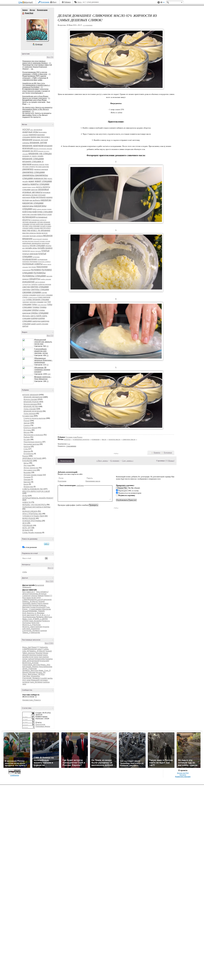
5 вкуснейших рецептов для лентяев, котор (41, 351)
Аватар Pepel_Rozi (37, 29)
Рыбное (27, 437)
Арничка (35, 605)
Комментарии (42, 10)
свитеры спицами (40, 289)
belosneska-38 (35, 594)
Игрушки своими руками (33, 475)
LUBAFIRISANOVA (29, 600)
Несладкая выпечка (31, 444)
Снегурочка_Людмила (31, 631)
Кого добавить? (42, 592)
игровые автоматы (32, 192)
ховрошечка (35, 633)
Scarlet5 (41, 601)
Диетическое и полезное (33, 435)
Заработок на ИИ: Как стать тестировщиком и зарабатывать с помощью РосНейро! (36, 85)
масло (104, 439)
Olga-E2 (35, 601)
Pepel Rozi (23, 13)
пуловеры (39, 272)
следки (44, 293)
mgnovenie (47, 600)
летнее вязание (29, 222)
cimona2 (34, 596)
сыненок (43, 631)
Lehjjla (46, 649)
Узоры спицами (30, 409)
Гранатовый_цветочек (31, 665)
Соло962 (43, 678)
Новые (171, 461)
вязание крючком (33, 145)
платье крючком (30, 253)
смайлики (80, 485)
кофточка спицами (42, 211)
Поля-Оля (35, 623)
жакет (31, 181)
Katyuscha (44, 647)
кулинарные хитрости (38, 220)
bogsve (43, 594)
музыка (48, 241)
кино (34, 209)
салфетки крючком (44, 284)
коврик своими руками (44, 209)
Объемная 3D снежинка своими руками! (42, 369)
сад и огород (40, 282)
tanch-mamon (43, 603)
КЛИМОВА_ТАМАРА (37, 611)
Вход (54, 2)
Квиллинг (27, 482)
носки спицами (37, 245)
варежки (33, 134)
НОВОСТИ (26, 502)
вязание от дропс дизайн (32, 156)
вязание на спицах (40, 153)
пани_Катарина (35, 621)
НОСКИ (26, 129)
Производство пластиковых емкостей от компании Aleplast (35, 62)
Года (48, 607)
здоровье (43, 189)
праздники (42, 266)
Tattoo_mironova (28, 653)
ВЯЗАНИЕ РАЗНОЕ (31, 402)
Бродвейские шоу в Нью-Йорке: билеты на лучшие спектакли (35, 97)
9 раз (68, 444)
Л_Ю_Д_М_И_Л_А (42, 615)
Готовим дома (27, 416)
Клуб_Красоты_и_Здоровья (33, 613)
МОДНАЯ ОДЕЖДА (29, 511)
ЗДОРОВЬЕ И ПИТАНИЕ (32, 458)
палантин (26, 251)
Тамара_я (26, 633)
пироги (32, 251)
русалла (46, 627)
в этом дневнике (30, 547)
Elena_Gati (26, 647)
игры (33, 197)
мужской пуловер (39, 241)
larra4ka (25, 657)
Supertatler (26, 603)
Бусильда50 (41, 607)
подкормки (36, 257)
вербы (50, 678)
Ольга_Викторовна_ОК (31, 674)
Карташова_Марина (30, 667)
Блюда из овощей (31, 428)
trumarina (49, 659)
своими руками (31, 292)
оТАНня (25, 621)
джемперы (28, 175)
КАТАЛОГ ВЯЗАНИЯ (30, 395)
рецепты (34, 278)
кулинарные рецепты (81, 439)
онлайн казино (44, 248)
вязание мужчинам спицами (42, 148)
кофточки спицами (29, 214)
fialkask (41, 596)
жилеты (39, 187)
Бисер (26, 484)
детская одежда (28, 167)
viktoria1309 (27, 605)
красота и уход (44, 214)
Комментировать (66, 461)
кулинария (28, 216)
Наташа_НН (41, 672)
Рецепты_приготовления (32, 627)
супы (23, 299)
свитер (26, 286)
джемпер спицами (33, 172)
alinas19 (25, 594)
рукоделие (28, 281)
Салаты (27, 425)
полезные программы (30, 261)
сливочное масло (128, 439)
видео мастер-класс (40, 137)
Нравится (157, 453)
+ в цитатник (87, 25)
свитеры (26, 289)
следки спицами (29, 295)
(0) (50, 63)
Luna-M (40, 600)
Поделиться (168, 453)
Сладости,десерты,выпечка (35, 418)
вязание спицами (33, 158)
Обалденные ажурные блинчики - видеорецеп (43, 360)
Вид (162, 3)
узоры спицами (39, 313)
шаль (39, 315)
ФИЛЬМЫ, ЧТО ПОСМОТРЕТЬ (34, 505)
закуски (34, 189)
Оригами (27, 480)
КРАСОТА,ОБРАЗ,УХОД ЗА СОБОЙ (36, 491)
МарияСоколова (28, 672)
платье (45, 250)
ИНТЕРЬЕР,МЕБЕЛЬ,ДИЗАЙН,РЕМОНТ (37, 498)
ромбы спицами (46, 279)
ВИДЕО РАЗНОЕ (28, 518)
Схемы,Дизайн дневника (32, 533)
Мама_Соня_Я (28, 619)
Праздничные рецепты (33, 442)
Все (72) (50, 336)
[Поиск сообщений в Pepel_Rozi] (46, 544)
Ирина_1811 (45, 665)
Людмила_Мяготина (44, 617)
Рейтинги (67, 2)
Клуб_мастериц (28, 615)
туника (35, 307)
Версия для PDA (183, 773)
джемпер (27, 169)
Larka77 (40, 649)
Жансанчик (46, 609)
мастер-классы (29, 233)
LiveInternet (26, 2)
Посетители (40, 724)
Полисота (46, 621)
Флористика (28, 487)
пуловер (36, 269)
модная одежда (36, 236)
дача (47, 164)
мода (38, 233)
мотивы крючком (27, 241)
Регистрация (45, 2)
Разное (26, 421)
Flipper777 (48, 596)
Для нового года (30, 470)
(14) (49, 374)
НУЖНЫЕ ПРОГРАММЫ (32, 521)
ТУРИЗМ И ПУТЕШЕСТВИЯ (33, 516)
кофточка (27, 211)
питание (38, 251)
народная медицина (31, 243)
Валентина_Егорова (30, 663)
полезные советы (32, 263)
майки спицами (34, 228)
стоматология (32, 297)
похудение (32, 267)
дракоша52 (26, 587)
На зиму (27, 440)
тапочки (25, 302)
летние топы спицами (31, 226)
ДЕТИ (24, 523)
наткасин (26, 682)
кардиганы (28, 206)
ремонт (25, 279)
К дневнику (114, 461)
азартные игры (30, 132)
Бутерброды (28, 454)
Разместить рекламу (183, 776)
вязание (27, 139)
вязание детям (38, 142)
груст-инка (26, 680)
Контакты (183, 775)
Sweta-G (34, 603)
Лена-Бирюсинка (29, 617)
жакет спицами (43, 181)
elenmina (32, 655)
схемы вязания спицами (37, 299)
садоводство (26, 284)
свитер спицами (39, 286)
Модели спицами (30, 399)
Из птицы (27, 430)
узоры (35, 310)
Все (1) (50, 568)
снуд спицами (47, 295)
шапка (34, 318)
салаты (34, 284)
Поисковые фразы (43, 726)
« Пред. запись (102, 461)
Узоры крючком (30, 414)
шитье (25, 326)
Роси (43, 674)
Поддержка (159, 2)
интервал (44, 680)
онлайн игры (31, 248)
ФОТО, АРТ (26, 528)
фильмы (26, 316)
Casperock (26, 596)
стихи (24, 297)
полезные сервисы (44, 261)
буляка (33, 607)
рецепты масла (114, 439)
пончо (45, 264)
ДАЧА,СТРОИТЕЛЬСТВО (32, 514)
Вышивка (27, 473)
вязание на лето (30, 151)
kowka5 (40, 655)
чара (24, 684)
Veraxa (45, 653)
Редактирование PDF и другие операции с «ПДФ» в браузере (34, 73)
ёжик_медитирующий (30, 661)
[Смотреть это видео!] (28, 343)
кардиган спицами (32, 203)
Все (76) (50, 57)
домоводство (40, 178)
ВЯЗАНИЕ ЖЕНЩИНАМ (33, 397)
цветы (33, 316)
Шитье (26, 463)
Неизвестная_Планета (31, 700)
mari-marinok (44, 657)
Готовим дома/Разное (74, 437)
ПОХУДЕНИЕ (27, 525)
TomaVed (38, 653)
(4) (47, 346)
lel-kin (34, 598)
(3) (47, 365)
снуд (38, 295)
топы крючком (41, 304)
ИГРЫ (24, 496)
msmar (24, 659)
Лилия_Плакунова (29, 669)
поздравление (29, 259)
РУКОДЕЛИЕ (27, 461)
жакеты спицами (39, 184)
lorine (38, 598)
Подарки (27, 477)
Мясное (27, 432)
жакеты (26, 184)
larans (28, 598)
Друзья (32, 10)
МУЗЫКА (25, 530)
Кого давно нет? (28, 592)
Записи (24, 10)
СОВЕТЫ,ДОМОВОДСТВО (32, 489)
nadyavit (31, 659)
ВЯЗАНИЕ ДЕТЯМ (31, 407)
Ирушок (25, 611)
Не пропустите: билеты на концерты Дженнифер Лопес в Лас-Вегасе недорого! (37, 109)
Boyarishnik (39, 585)
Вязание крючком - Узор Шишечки (42, 378)
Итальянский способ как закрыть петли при (43, 342)
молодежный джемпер (40, 239)
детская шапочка (42, 167)
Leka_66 (25, 651)
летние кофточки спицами (40, 224)
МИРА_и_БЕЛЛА (41, 619)
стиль (24, 572)
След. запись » (127, 461)
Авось (79, 2)
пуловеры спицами (34, 275)
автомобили (38, 129)
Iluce (24, 598)
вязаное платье (38, 164)
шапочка (36, 321)
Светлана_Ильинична (31, 629)
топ (45, 302)
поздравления (42, 259)
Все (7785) (49, 643)
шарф (33, 324)
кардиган (46, 200)
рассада (49, 276)
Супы (26, 449)
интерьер (41, 197)
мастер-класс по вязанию (36, 230)
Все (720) (49, 581)
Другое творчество (31, 468)
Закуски (27, 423)
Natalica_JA (26, 601)
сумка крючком (43, 297)
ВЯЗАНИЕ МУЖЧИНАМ (33, 411)
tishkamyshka (40, 659)
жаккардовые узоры (29, 187)
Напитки (27, 447)
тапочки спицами (36, 302)
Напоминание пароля (92, 481)
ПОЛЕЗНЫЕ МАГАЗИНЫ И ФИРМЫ (36, 507)
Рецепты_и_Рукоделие (31, 625)
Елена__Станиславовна (32, 609)
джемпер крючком (41, 169)
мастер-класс (45, 228)
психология (26, 270)
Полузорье (26, 623)
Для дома (27, 465)
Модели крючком (30, 404)
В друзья (39, 44)
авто (31, 129)
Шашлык (27, 451)
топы (34, 304)
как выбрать (34, 200)
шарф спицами (42, 324)
